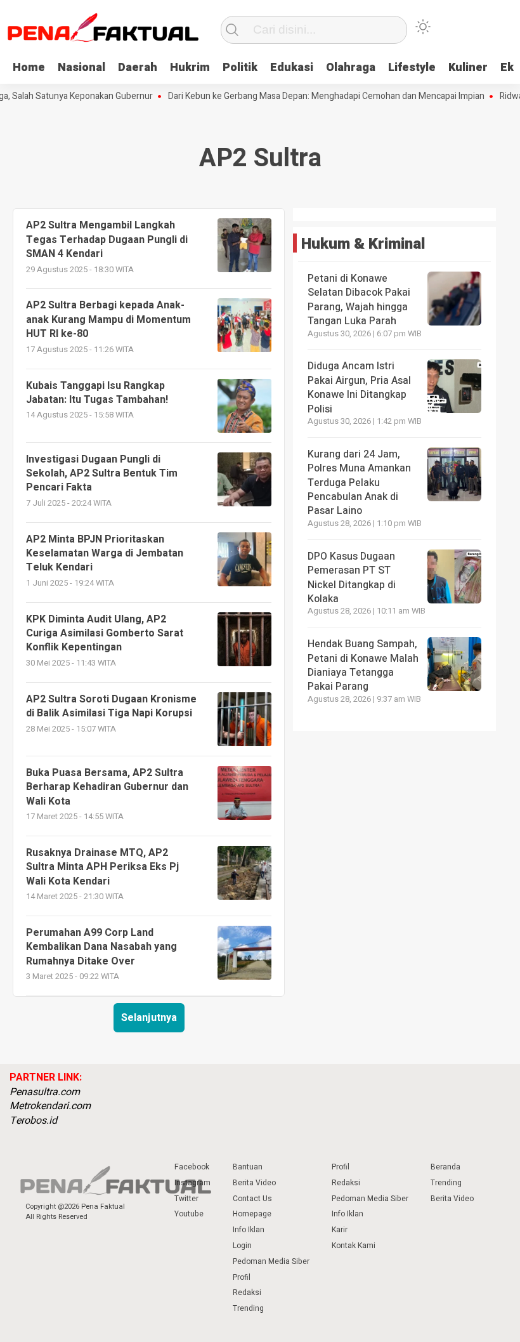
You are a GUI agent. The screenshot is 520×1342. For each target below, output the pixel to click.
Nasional (81, 67)
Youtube (189, 1214)
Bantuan (248, 1167)
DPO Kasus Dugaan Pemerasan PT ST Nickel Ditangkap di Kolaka (352, 578)
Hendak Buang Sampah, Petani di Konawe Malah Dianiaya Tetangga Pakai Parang (363, 665)
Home (29, 67)
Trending (248, 1308)
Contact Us (252, 1198)
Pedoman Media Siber (271, 1261)
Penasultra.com (45, 1092)
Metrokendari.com (50, 1106)
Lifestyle (412, 67)
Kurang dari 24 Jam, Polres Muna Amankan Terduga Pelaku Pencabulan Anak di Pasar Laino (359, 483)
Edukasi (291, 67)
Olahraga (350, 67)
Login (242, 1245)
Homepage (252, 1214)
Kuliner (468, 67)
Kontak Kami (353, 1245)
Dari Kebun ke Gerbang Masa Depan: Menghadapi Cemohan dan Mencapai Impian (311, 96)
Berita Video (254, 1182)
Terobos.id (33, 1120)
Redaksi (247, 1292)
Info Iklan (248, 1229)
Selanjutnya (149, 1017)
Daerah (137, 67)
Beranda (445, 1167)
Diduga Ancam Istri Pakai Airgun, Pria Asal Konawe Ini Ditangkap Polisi (359, 387)
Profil (241, 1277)
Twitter (186, 1198)
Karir (340, 1229)
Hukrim (190, 67)
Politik (240, 67)
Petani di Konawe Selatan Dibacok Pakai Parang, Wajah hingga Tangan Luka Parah (359, 300)
